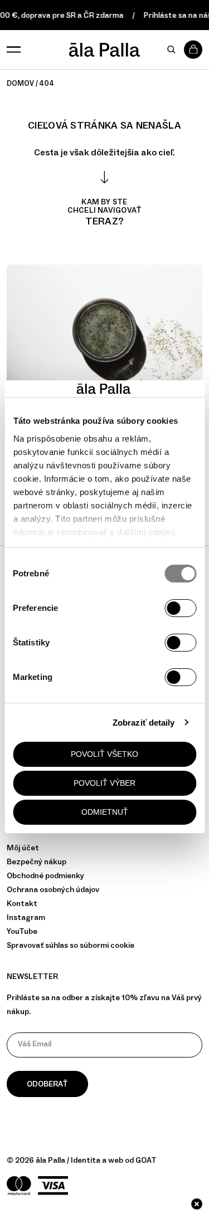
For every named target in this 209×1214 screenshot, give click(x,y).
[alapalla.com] (104, 49)
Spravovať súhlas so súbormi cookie (70, 945)
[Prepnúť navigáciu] (14, 49)
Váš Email (34, 1044)
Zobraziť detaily (144, 722)
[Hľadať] (171, 49)
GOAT (146, 1160)
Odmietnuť (104, 811)
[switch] (180, 608)
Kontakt (22, 903)
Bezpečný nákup (36, 862)
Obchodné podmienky (45, 875)
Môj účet (23, 848)
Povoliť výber (104, 783)
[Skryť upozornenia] (197, 1204)
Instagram (26, 917)
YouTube (22, 931)
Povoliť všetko (104, 754)
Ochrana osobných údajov (53, 889)
